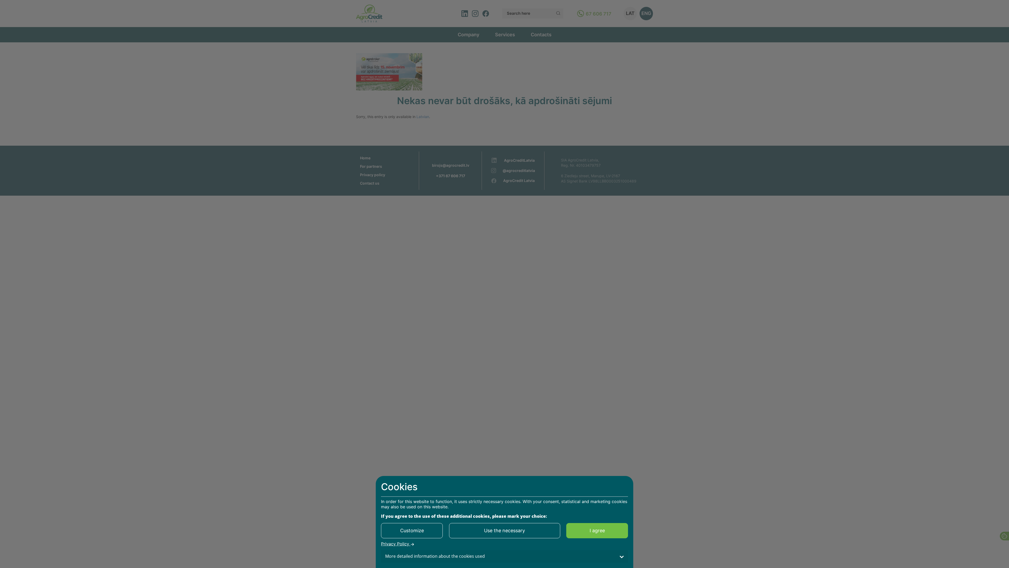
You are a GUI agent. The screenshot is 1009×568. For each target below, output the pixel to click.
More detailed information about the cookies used (435, 556)
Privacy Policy (395, 544)
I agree (597, 530)
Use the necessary (504, 530)
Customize (412, 530)
